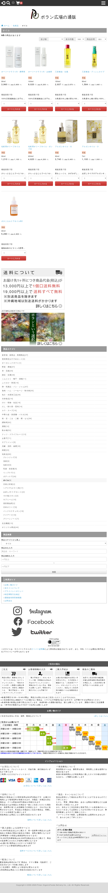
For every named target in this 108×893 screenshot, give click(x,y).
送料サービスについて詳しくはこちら (36, 850)
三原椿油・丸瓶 (61, 71)
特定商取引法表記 (12, 594)
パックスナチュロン (13, 511)
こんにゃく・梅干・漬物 (14, 378)
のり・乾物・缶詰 (11, 402)
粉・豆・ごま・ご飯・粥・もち (17, 418)
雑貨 (5, 450)
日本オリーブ (10, 507)
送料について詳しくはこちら (39, 819)
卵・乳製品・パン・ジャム (15, 386)
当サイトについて (12, 588)
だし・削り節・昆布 (12, 406)
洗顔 (6, 461)
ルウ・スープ (9, 410)
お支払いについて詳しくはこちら (38, 785)
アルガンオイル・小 (90, 146)
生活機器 (7, 523)
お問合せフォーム (99, 835)
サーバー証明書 (38, 649)
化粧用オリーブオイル (10, 146)
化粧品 (16, 25)
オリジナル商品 (10, 527)
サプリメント (9, 442)
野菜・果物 (8, 367)
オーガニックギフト (11, 363)
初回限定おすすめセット (13, 359)
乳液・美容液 (10, 468)
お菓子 (6, 438)
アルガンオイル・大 (63, 146)
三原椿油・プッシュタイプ (93, 71)
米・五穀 (7, 370)
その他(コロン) (10, 495)
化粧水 (7, 465)
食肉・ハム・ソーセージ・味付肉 (18, 390)
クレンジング (10, 457)
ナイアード (9, 515)
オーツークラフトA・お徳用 (40, 71)
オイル (7, 480)
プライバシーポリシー (14, 591)
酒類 (5, 426)
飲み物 (6, 430)
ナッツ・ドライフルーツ (14, 434)
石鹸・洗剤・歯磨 (11, 446)
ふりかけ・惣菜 (10, 382)
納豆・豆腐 (8, 375)
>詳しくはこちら (101, 716)
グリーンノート (11, 518)
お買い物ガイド (11, 585)
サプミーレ (9, 499)
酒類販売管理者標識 (13, 597)
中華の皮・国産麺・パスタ (15, 414)
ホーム (6, 25)
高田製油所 (9, 503)
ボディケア (9, 476)
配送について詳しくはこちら (39, 874)
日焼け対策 (9, 484)
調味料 (6, 422)
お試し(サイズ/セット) (14, 492)
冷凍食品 (7, 398)
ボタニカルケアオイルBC (12, 221)
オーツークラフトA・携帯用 (13, 71)
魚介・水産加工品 (11, 394)
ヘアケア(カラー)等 (13, 488)
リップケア (9, 472)
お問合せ (8, 600)
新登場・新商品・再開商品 (15, 355)
